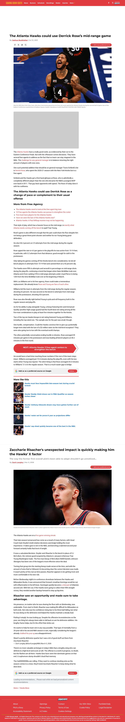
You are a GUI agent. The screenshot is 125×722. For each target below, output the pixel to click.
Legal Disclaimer (105, 708)
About (15, 704)
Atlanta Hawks (23, 152)
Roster (58, 3)
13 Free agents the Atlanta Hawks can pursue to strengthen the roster (43, 212)
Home (16, 688)
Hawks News (24, 688)
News (26, 3)
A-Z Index (43, 711)
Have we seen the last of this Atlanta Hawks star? (35, 218)
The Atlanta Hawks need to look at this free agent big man (38, 209)
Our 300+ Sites (85, 704)
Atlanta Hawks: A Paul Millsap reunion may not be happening (40, 220)
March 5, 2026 (46, 643)
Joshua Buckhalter (20, 40)
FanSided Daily (104, 704)
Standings (50, 3)
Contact (61, 704)
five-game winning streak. (46, 535)
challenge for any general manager (35, 160)
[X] (113, 3)
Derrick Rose (20, 170)
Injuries (65, 3)
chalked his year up (27, 633)
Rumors (33, 3)
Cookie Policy (84, 708)
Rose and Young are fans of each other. (53, 284)
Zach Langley (17, 462)
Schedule (41, 3)
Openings (43, 704)
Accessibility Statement (22, 711)
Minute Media (14, 716)
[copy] (25, 44)
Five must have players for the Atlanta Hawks (33, 215)
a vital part (65, 585)
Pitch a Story (18, 708)
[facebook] (108, 3)
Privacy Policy (45, 708)
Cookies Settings (65, 711)
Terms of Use (63, 708)
